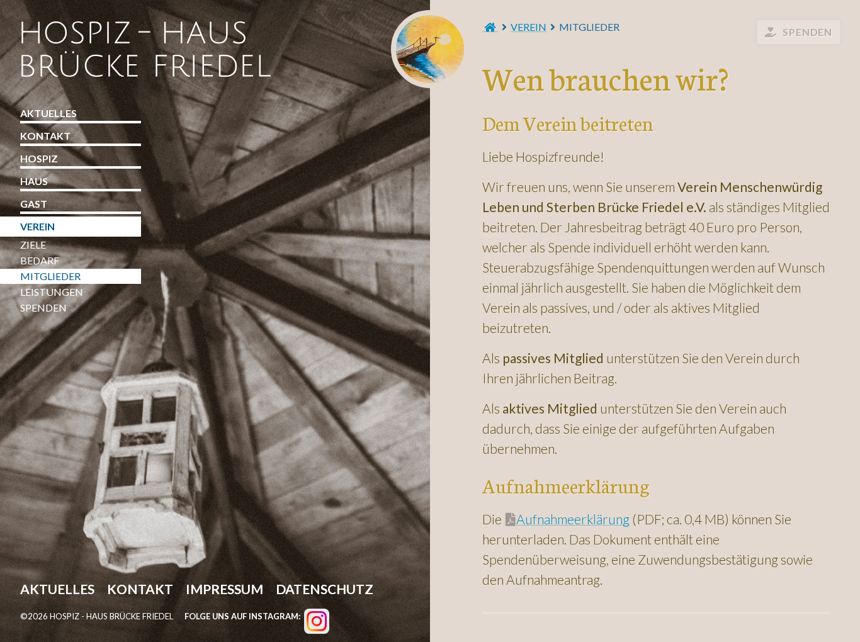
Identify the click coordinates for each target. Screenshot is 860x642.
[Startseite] (489, 27)
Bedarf (39, 260)
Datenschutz (324, 590)
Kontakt (45, 136)
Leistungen (51, 292)
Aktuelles (48, 113)
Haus (34, 181)
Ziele (33, 245)
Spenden (807, 32)
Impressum (224, 590)
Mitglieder (50, 276)
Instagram (316, 621)
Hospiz (39, 158)
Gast (33, 204)
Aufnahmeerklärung (573, 519)
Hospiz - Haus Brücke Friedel (430, 49)
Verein (528, 27)
